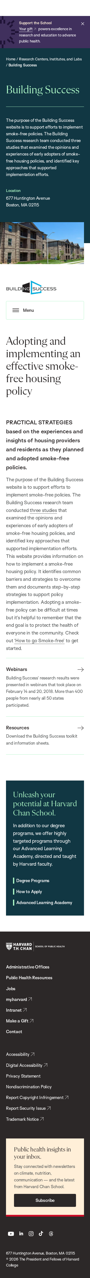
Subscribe (45, 1200)
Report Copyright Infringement (35, 1097)
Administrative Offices (28, 966)
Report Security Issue (26, 1108)
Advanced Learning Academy (44, 902)
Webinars (16, 669)
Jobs (11, 988)
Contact (14, 1031)
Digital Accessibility (24, 1065)
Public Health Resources (29, 977)
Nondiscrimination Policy (29, 1086)
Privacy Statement (23, 1076)
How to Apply (29, 891)
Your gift (25, 28)
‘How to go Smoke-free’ (39, 640)
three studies (43, 510)
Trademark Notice (22, 1119)
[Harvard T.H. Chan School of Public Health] (35, 947)
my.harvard (16, 999)
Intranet (14, 1010)
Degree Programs (33, 880)
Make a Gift (17, 1020)
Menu (28, 310)
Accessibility (18, 1054)
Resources (17, 728)
